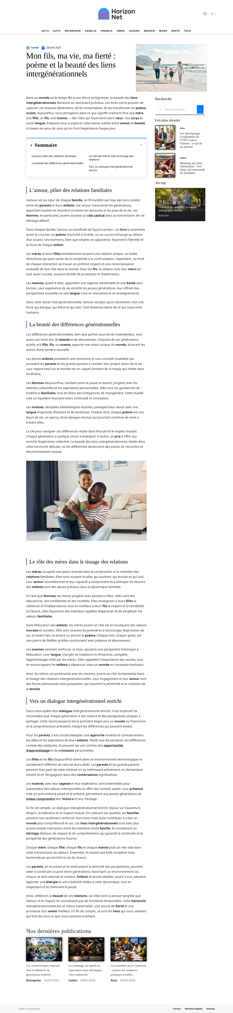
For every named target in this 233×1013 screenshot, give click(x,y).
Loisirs (73, 980)
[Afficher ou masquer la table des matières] (99, 145)
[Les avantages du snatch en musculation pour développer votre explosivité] (86, 949)
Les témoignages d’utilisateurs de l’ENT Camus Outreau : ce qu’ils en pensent (191, 140)
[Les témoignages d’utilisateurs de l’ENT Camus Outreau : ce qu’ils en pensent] (165, 137)
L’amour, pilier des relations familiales (54, 156)
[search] (205, 13)
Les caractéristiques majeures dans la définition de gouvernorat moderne (43, 970)
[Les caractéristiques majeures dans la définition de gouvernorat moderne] (44, 949)
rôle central (96, 215)
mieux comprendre (40, 799)
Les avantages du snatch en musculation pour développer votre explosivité (85, 970)
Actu (114, 980)
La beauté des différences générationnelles (57, 163)
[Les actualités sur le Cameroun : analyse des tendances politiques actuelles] (128, 949)
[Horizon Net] (116, 13)
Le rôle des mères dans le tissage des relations (111, 157)
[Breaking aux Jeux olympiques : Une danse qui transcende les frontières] (165, 165)
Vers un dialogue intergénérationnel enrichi (111, 168)
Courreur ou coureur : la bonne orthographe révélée (177, 208)
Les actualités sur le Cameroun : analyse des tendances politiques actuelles (128, 970)
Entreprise (33, 980)
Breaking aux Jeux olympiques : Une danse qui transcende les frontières (192, 168)
